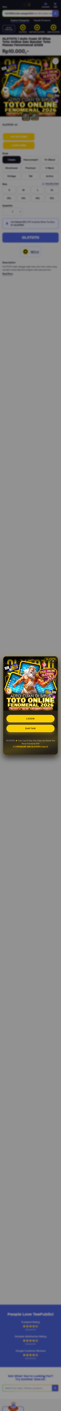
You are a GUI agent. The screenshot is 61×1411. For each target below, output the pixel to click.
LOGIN (30, 718)
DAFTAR (30, 728)
